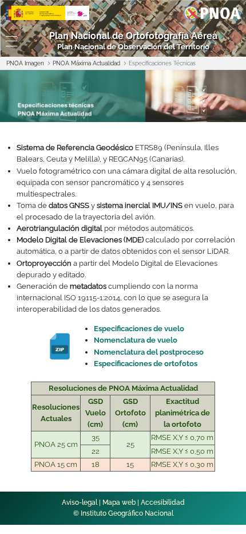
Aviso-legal (79, 502)
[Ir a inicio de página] (222, 350)
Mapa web (119, 502)
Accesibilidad (163, 502)
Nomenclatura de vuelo (135, 340)
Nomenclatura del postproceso (149, 352)
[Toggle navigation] (10, 41)
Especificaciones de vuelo (139, 328)
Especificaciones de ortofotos (145, 363)
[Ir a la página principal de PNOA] (212, 12)
